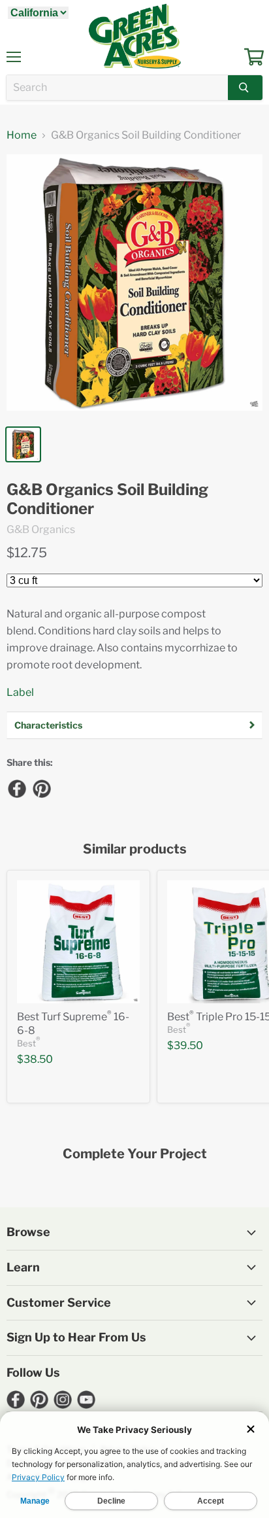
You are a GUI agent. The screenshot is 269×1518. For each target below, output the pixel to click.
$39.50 (185, 1045)
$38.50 (35, 1059)
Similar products (135, 849)
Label (20, 692)
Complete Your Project (135, 1154)
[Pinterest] (41, 788)
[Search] (245, 87)
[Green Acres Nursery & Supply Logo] (134, 36)
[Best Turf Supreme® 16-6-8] (78, 941)
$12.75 (27, 553)
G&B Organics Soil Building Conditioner (107, 499)
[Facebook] (16, 788)
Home (22, 135)
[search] (117, 87)
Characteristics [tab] (48, 725)
